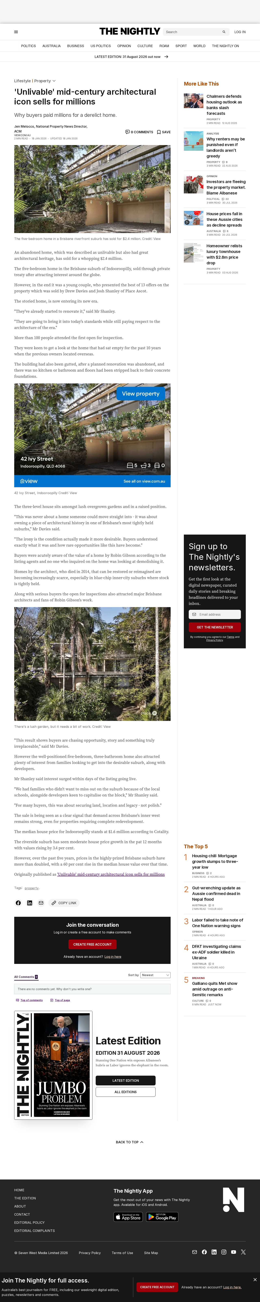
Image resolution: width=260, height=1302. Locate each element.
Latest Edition (126, 1080)
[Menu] (16, 32)
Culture (145, 45)
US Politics (101, 45)
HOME (19, 1190)
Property (42, 80)
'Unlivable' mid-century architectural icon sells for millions (111, 874)
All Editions (126, 1092)
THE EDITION (25, 1198)
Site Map (151, 1253)
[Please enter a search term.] (224, 32)
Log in (240, 32)
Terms (230, 636)
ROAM (164, 45)
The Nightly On (225, 45)
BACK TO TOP (127, 1142)
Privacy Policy (214, 640)
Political (213, 199)
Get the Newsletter (215, 627)
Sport (181, 45)
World (199, 45)
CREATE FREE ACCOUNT (92, 944)
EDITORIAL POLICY (29, 1223)
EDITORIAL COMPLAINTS (34, 1231)
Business (75, 45)
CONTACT (22, 1214)
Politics (28, 45)
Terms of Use (122, 1253)
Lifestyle (22, 80)
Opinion (124, 45)
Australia (51, 45)
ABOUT (20, 1206)
